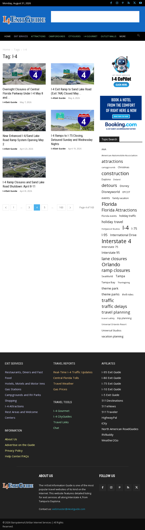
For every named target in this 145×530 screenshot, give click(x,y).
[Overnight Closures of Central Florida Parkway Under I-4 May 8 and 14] (24, 74)
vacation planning (112, 336)
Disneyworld (111, 192)
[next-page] (70, 207)
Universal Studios (111, 330)
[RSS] (129, 3)
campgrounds (108, 167)
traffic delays (114, 306)
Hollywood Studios (111, 229)
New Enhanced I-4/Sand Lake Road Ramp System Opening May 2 (23, 140)
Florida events (109, 216)
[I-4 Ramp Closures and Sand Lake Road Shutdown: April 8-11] (24, 167)
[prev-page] (6, 207)
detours (109, 185)
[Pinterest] (123, 3)
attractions (112, 161)
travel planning (116, 312)
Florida (109, 204)
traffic (108, 300)
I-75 (134, 228)
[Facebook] (111, 3)
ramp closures (116, 270)
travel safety (108, 318)
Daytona (106, 179)
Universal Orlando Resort (114, 324)
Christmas (123, 167)
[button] (139, 36)
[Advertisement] (95, 16)
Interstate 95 (111, 253)
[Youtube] (140, 3)
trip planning (124, 318)
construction (115, 173)
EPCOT (126, 192)
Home (6, 49)
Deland (116, 179)
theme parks (111, 294)
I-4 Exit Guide (10, 102)
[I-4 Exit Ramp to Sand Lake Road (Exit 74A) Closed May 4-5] (72, 74)
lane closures (114, 259)
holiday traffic (127, 216)
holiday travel (112, 222)
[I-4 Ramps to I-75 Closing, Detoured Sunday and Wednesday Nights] (72, 120)
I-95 (104, 235)
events (106, 198)
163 (61, 207)
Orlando (111, 264)
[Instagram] (117, 3)
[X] (135, 3)
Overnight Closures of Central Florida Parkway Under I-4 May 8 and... (23, 93)
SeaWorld (107, 276)
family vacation (121, 198)
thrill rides (127, 294)
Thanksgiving (124, 282)
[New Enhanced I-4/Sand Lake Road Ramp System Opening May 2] (24, 120)
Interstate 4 (116, 241)
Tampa (120, 276)
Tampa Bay (108, 282)
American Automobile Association (119, 155)
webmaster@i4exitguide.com (68, 509)
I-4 (125, 228)
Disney (124, 186)
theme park (110, 288)
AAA (104, 149)
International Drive (123, 235)
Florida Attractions (119, 210)
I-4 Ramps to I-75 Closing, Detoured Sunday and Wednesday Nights (72, 140)
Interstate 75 (110, 247)
